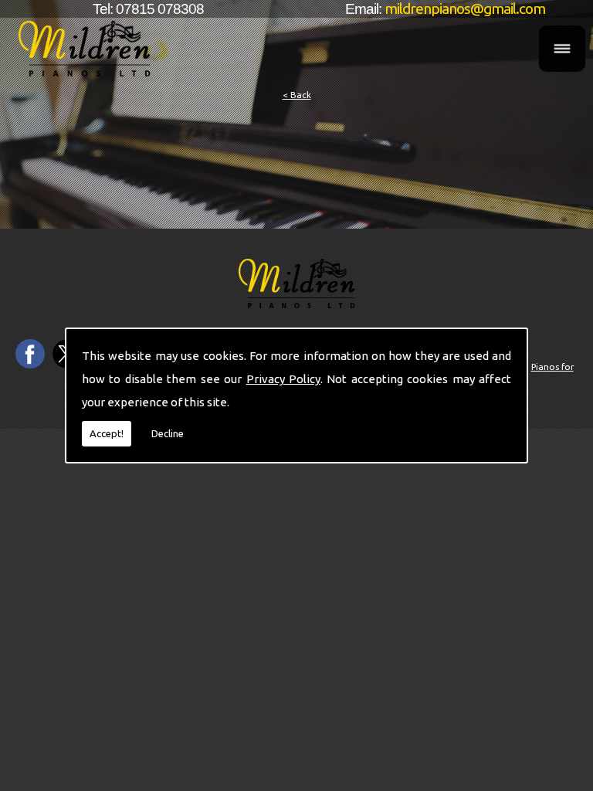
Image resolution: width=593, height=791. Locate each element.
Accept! (107, 433)
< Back (297, 95)
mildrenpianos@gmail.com (465, 8)
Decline (167, 433)
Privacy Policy (283, 378)
